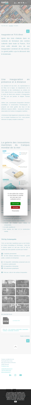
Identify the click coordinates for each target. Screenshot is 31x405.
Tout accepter (15, 203)
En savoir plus (20, 399)
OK (15, 401)
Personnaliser (15, 210)
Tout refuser (16, 207)
